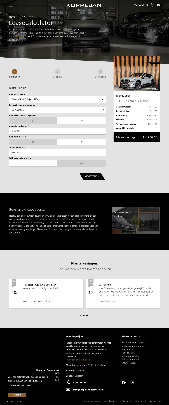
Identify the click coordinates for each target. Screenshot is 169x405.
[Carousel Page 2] (83, 315)
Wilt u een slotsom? (18, 136)
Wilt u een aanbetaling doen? (22, 115)
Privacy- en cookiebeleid (120, 401)
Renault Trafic (128, 352)
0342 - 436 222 (80, 382)
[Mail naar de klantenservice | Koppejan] (158, 4)
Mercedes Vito (128, 349)
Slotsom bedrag (17, 147)
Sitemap (138, 401)
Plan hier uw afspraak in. (78, 359)
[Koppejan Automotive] (84, 5)
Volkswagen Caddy (130, 356)
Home (12, 16)
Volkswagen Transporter (133, 346)
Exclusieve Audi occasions (134, 342)
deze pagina (15, 36)
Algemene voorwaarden (95, 401)
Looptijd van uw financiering (22, 105)
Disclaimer (150, 401)
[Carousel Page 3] (87, 315)
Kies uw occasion (17, 94)
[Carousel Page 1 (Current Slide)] (80, 315)
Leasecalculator (26, 16)
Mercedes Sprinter (130, 359)
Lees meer (26, 385)
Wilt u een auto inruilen (20, 158)
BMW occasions (129, 362)
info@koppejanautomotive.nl (88, 389)
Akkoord (17, 395)
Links (160, 401)
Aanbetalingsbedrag (19, 126)
